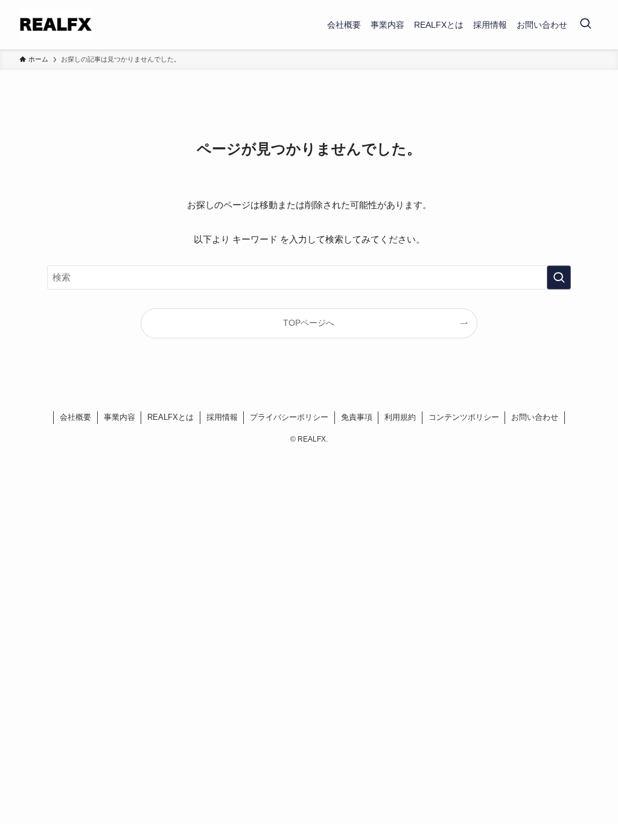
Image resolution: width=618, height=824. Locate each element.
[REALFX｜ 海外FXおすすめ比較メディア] (55, 25)
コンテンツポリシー (463, 417)
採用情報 (222, 417)
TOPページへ (308, 323)
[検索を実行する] (559, 277)
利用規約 (400, 417)
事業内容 (119, 417)
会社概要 (75, 417)
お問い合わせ (534, 417)
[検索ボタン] (585, 24)
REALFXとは (170, 417)
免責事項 (356, 417)
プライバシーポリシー (289, 417)
